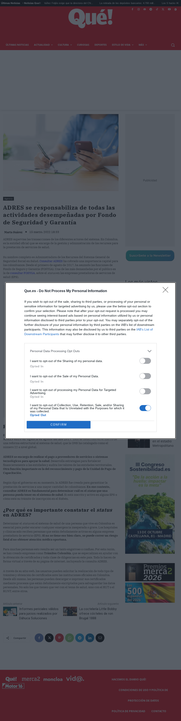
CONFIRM (59, 424)
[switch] (145, 361)
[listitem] (90, 351)
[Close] (167, 291)
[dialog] (90, 361)
